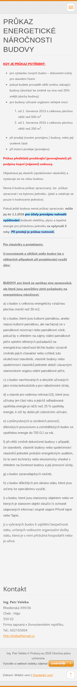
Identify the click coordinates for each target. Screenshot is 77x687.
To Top (71, 675)
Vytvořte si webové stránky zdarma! (25, 663)
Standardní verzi (43, 675)
